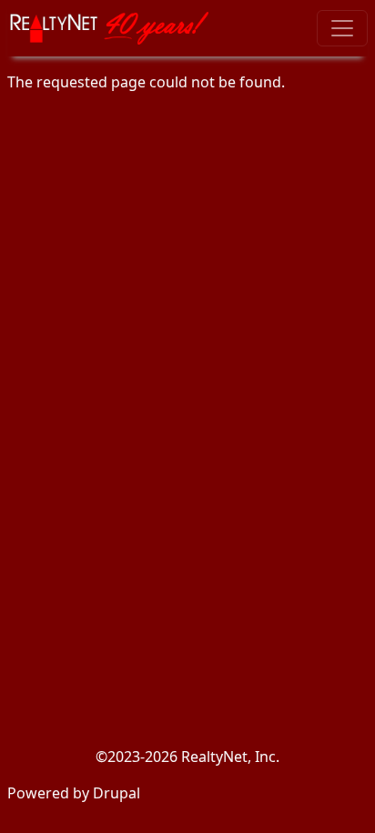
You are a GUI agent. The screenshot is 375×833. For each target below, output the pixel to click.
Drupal (116, 793)
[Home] (115, 28)
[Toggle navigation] (342, 28)
